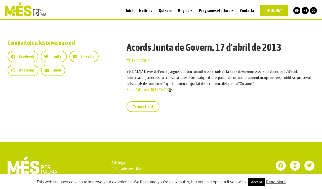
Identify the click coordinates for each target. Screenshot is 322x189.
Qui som (165, 10)
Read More (276, 181)
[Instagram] (305, 10)
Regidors (185, 10)
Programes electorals (216, 10)
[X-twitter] (313, 10)
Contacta (247, 10)
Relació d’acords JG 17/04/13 (148, 89)
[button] (23, 56)
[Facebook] (296, 10)
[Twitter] (309, 166)
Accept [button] (256, 182)
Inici (129, 10)
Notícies (145, 10)
